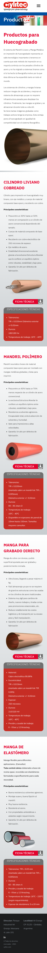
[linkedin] (5, 937)
